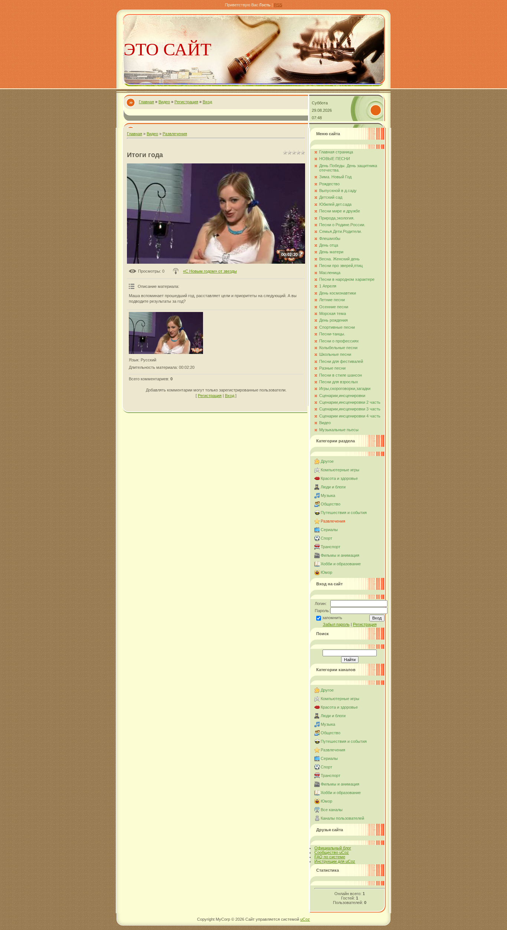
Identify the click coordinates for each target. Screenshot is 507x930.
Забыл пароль (336, 624)
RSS (278, 5)
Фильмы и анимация (340, 555)
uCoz (305, 919)
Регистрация (186, 102)
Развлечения (175, 133)
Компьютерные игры (340, 470)
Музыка (328, 495)
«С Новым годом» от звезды (210, 271)
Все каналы (332, 809)
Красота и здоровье (339, 478)
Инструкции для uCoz (334, 861)
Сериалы (329, 529)
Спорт (326, 538)
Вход (207, 102)
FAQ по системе (329, 857)
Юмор (326, 572)
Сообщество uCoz (331, 852)
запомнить (332, 617)
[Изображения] (166, 333)
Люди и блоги (333, 487)
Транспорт (330, 546)
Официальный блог (332, 848)
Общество (330, 504)
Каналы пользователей (342, 818)
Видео (164, 102)
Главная (146, 102)
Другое (327, 461)
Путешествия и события (344, 512)
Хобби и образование (341, 564)
